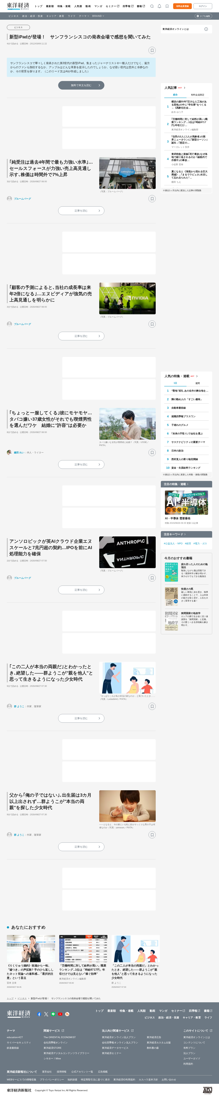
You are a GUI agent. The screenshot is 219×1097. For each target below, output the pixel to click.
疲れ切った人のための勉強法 (194, 566)
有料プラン (189, 1047)
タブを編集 (205, 16)
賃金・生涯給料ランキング (185, 467)
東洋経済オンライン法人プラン (119, 1037)
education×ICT (15, 1037)
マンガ (98, 6)
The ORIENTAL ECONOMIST (60, 1037)
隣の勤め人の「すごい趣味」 (187, 399)
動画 (88, 6)
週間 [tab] (197, 383)
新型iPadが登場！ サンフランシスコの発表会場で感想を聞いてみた (80, 36)
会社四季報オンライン (56, 1042)
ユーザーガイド (191, 1058)
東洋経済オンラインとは (176, 29)
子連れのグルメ (179, 425)
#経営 (188, 543)
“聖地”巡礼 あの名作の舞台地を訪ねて (190, 390)
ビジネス (14, 16)
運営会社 (47, 1071)
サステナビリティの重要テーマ (188, 442)
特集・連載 (64, 6)
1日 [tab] (175, 383)
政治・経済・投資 (32, 16)
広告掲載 (103, 1071)
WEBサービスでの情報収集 (21, 1079)
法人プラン (189, 1053)
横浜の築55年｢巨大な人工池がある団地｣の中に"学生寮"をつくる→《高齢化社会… (189, 104)
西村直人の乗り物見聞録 (184, 459)
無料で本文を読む (81, 85)
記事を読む (81, 210)
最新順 (50, 6)
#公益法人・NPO (173, 543)
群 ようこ (19, 706)
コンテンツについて (194, 1042)
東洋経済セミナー (111, 1053)
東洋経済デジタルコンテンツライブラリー (66, 1053)
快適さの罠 (187, 588)
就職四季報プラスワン (183, 416)
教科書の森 (153, 1047)
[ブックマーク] (152, 50)
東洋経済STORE (53, 1047)
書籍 (139, 6)
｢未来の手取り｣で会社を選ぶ (187, 433)
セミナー (111, 6)
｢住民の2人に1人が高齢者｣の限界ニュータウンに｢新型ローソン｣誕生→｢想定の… (189, 139)
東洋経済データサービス (115, 1047)
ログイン (203, 6)
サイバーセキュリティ (19, 1042)
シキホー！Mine (52, 1058)
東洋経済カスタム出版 (159, 1042)
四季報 (127, 6)
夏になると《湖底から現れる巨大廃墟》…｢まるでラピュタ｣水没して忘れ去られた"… (189, 174)
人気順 (78, 6)
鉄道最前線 (13, 1047)
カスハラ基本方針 (148, 1079)
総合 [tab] (175, 94)
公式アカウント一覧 (82, 1071)
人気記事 (171, 87)
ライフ (72, 16)
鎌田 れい (19, 452)
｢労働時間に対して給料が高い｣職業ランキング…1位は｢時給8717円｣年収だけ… (189, 122)
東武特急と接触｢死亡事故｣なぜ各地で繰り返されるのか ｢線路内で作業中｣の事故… (189, 157)
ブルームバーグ (22, 198)
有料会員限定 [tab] (197, 95)
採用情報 (61, 1071)
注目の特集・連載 (175, 484)
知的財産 (72, 1079)
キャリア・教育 (55, 16)
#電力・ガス (200, 543)
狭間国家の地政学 (191, 613)
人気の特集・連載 (177, 376)
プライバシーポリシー (52, 1079)
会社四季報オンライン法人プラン (120, 1042)
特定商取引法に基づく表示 (95, 1079)
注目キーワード (173, 534)
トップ (39, 6)
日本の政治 (177, 450)
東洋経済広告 (154, 1037)
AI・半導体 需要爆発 (177, 518)
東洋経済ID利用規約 (124, 1079)
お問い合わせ (169, 1079)
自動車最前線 (178, 407)
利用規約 (188, 1063)
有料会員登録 (182, 6)
